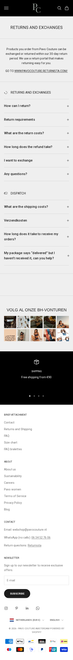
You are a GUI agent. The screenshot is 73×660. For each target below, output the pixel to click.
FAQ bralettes (13, 449)
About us (10, 469)
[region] (36, 374)
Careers (9, 482)
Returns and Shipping (18, 429)
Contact (9, 422)
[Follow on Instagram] (6, 608)
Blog (7, 509)
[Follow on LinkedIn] (27, 608)
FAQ (6, 435)
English (54, 620)
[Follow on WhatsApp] (38, 608)
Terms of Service (15, 496)
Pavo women (12, 489)
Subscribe (17, 593)
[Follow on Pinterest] (17, 608)
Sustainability (13, 476)
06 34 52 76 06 (40, 537)
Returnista (34, 545)
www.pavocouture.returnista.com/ (41, 71)
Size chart (10, 442)
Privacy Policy (13, 502)
